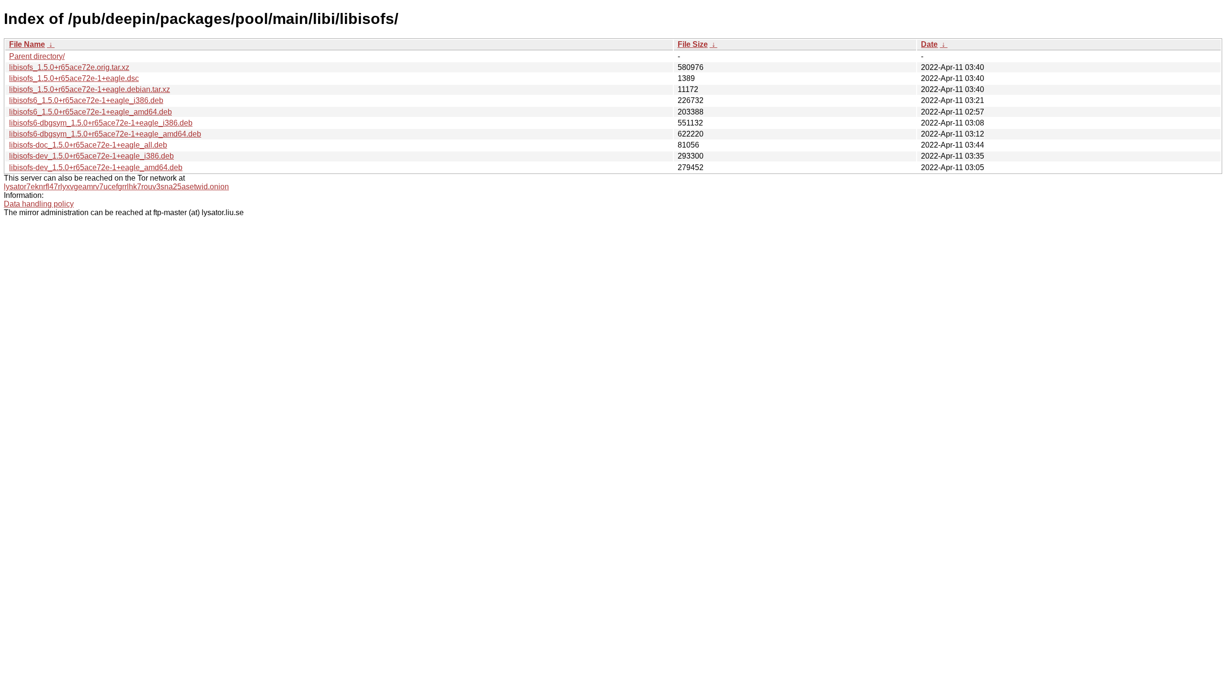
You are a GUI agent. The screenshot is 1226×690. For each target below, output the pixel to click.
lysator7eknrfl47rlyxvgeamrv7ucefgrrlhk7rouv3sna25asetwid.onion (116, 187)
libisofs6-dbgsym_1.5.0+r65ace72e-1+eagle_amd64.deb (105, 134)
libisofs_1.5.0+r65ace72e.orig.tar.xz (69, 67)
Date (929, 44)
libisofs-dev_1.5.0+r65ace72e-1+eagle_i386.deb (91, 156)
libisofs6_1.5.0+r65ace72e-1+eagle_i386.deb (86, 100)
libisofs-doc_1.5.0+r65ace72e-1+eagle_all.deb (88, 145)
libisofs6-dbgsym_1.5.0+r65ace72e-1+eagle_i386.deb (101, 123)
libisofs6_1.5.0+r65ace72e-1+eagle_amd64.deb (90, 112)
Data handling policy (39, 204)
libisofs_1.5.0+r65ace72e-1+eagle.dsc (74, 78)
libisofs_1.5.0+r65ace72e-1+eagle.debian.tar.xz (89, 89)
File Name (27, 44)
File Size (693, 44)
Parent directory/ (37, 56)
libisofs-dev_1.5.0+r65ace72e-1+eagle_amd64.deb (95, 167)
